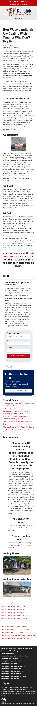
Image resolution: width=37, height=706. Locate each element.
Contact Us (15, 4)
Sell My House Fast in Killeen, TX (13, 609)
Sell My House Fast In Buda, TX (11, 663)
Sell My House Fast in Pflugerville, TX (14, 615)
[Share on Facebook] (4, 276)
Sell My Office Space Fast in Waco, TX (15, 638)
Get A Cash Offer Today (8, 648)
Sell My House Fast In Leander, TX (12, 671)
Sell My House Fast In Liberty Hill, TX (12, 673)
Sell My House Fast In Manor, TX (11, 676)
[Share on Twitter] (8, 276)
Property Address (14, 333)
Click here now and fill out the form (18, 254)
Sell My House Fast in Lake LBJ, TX (14, 612)
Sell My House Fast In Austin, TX (11, 661)
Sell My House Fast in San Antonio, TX (15, 629)
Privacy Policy (13, 651)
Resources (4, 651)
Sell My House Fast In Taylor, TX (11, 678)
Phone (9, 341)
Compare (15, 658)
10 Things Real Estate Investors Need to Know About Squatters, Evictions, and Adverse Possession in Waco (17, 411)
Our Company (29, 648)
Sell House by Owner (8, 653)
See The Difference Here (18, 391)
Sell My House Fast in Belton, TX (13, 606)
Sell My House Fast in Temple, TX (13, 632)
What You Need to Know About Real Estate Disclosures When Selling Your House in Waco (18, 429)
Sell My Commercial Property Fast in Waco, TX (18, 635)
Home (24, 676)
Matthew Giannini (11, 48)
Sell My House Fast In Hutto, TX (11, 668)
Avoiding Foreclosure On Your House (12, 656)
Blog (24, 4)
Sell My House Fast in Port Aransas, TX (15, 618)
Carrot (33, 703)
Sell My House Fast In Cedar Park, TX (13, 666)
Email (9, 348)
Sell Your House (6, 658)
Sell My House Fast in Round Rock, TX (15, 626)
